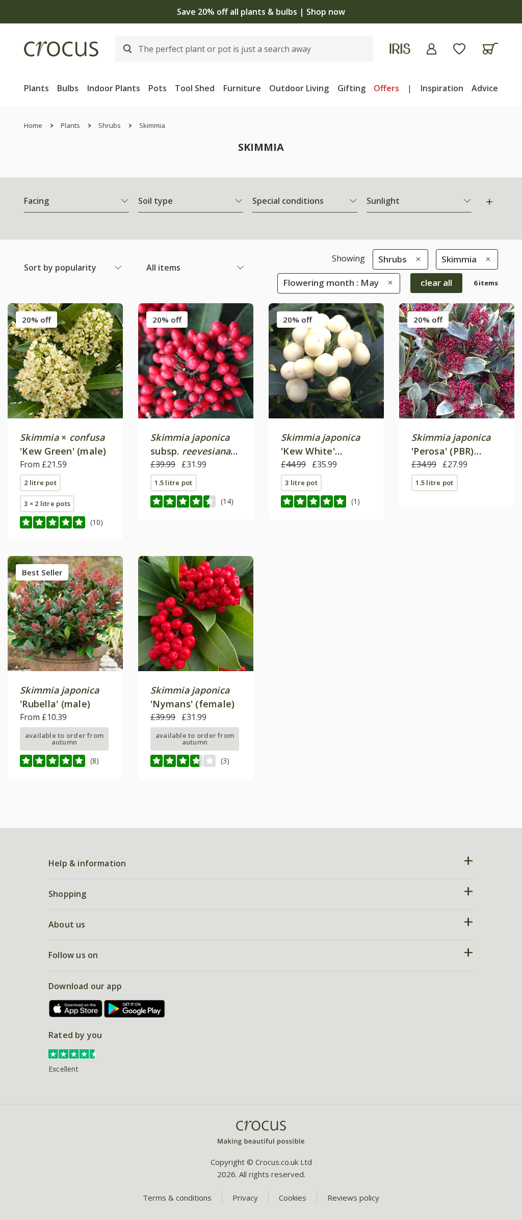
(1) (355, 501)
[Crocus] (61, 49)
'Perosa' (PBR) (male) (450, 451)
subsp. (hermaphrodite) (190, 451)
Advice (485, 88)
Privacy (245, 1197)
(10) (96, 522)
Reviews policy (353, 1197)
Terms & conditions (177, 1197)
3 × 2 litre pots (47, 503)
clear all (436, 282)
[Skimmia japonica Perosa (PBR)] (456, 360)
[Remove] (416, 259)
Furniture (242, 88)
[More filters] (489, 202)
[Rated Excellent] (73, 1052)
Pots (157, 88)
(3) (225, 760)
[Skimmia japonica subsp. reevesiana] (195, 360)
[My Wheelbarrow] (490, 49)
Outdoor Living (299, 88)
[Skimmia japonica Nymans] (195, 613)
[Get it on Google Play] (134, 1008)
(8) (94, 760)
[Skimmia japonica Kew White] (326, 360)
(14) (227, 501)
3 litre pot (301, 482)
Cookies (292, 1197)
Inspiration (442, 88)
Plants (36, 88)
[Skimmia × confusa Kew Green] (65, 360)
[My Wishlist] (459, 49)
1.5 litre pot (173, 482)
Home (33, 125)
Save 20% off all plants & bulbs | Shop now (261, 11)
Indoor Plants (113, 88)
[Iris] (399, 48)
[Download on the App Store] (75, 1008)
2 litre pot (40, 482)
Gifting (351, 88)
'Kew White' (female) (320, 451)
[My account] (431, 49)
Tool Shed (195, 88)
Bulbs (68, 88)
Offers (386, 88)
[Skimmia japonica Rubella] (65, 613)
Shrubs (109, 125)
